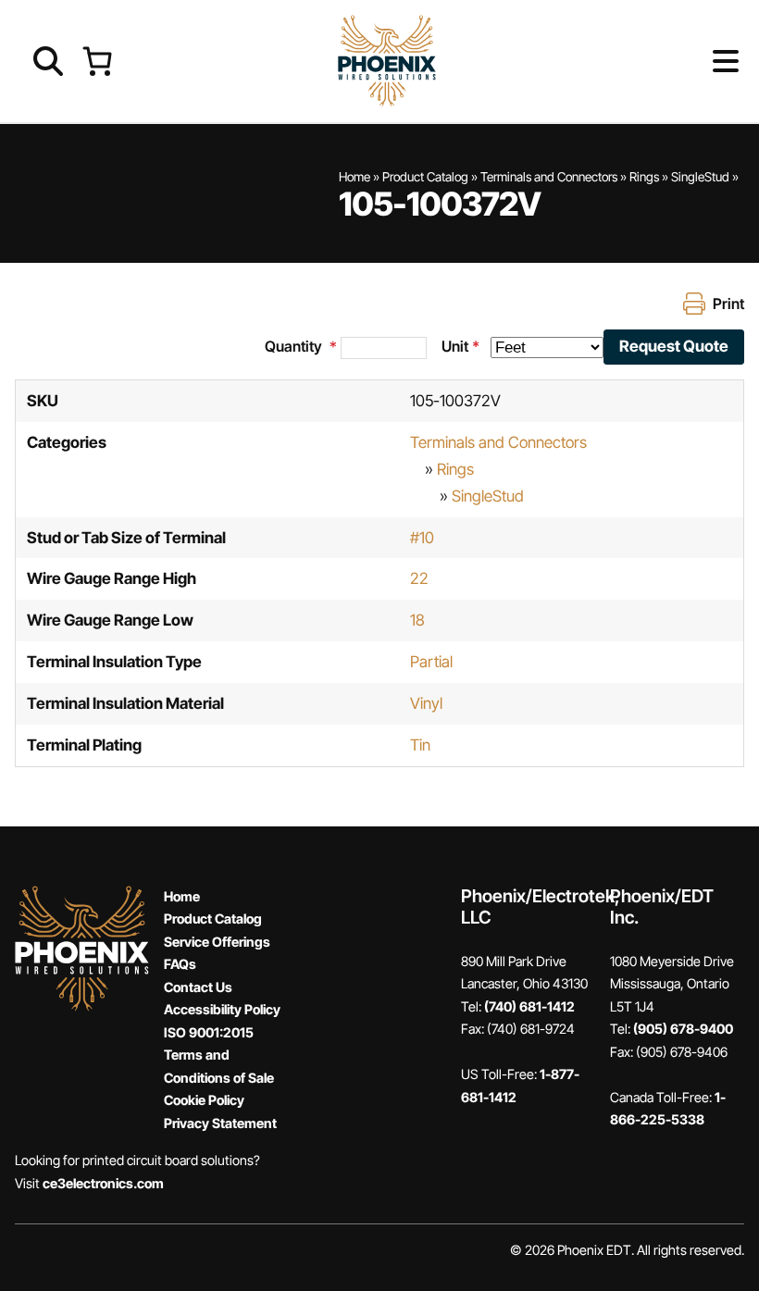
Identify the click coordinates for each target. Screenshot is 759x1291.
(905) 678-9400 (683, 1029)
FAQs (180, 964)
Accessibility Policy (222, 1009)
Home (354, 176)
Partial (431, 661)
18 (417, 620)
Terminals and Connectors (548, 176)
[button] (695, 61)
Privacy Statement (220, 1123)
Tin (420, 745)
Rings (644, 176)
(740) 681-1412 (529, 1006)
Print (728, 303)
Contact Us (198, 987)
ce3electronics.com (103, 1183)
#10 (422, 537)
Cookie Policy (204, 1100)
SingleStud (700, 176)
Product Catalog (425, 176)
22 (419, 578)
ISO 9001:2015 (209, 1032)
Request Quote (673, 346)
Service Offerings (217, 942)
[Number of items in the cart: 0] (97, 61)
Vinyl (426, 703)
